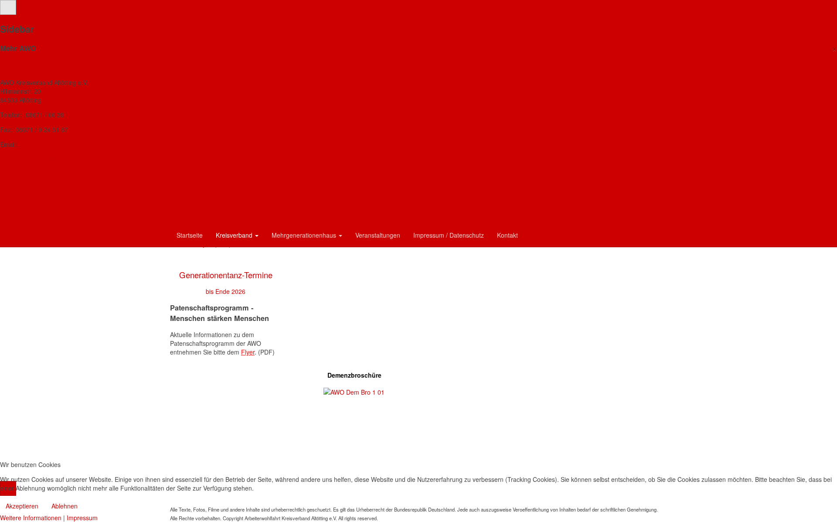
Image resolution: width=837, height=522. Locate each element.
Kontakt (507, 235)
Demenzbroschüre (354, 375)
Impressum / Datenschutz (448, 235)
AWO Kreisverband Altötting (42, 65)
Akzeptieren (22, 506)
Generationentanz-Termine (225, 274)
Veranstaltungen (377, 235)
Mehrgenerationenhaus (305, 235)
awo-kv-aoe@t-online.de (52, 144)
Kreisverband (235, 235)
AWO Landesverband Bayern (42, 188)
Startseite (190, 235)
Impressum (82, 517)
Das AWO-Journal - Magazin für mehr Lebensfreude (76, 174)
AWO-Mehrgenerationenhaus (43, 159)
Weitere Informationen (30, 517)
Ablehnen (64, 506)
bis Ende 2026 (225, 291)
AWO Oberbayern (25, 203)
